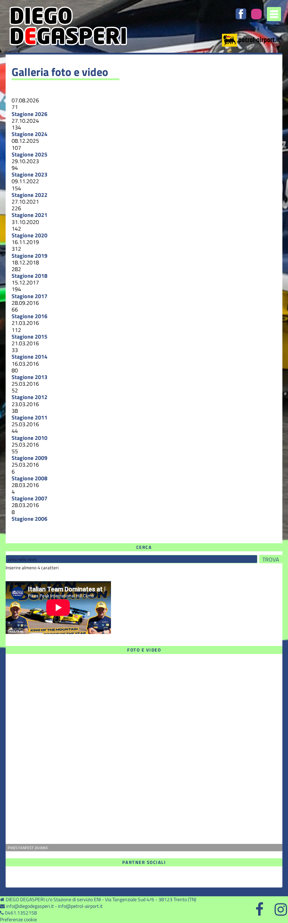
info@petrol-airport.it (80, 906)
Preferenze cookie (18, 919)
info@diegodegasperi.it (30, 906)
